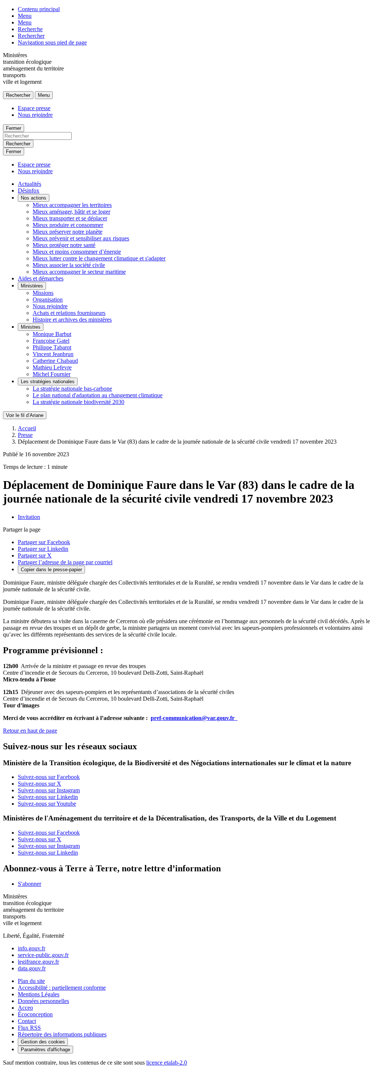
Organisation (48, 299)
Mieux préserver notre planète (67, 231)
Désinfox (28, 190)
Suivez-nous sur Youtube (47, 803)
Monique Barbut (52, 334)
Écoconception (35, 1014)
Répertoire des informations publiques (62, 1034)
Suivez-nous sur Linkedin (48, 797)
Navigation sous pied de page (52, 42)
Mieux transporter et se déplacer (70, 218)
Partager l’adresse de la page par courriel (65, 562)
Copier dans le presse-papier (51, 569)
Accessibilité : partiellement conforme (62, 987)
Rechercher (31, 36)
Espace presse (34, 108)
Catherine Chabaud (55, 361)
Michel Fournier (52, 374)
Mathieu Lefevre (52, 367)
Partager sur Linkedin (43, 549)
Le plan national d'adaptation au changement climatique (98, 395)
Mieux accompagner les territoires (72, 205)
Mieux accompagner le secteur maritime (79, 272)
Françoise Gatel (51, 341)
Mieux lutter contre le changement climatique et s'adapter (99, 258)
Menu (25, 16)
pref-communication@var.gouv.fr (194, 718)
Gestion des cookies (43, 1042)
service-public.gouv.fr (43, 955)
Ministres (30, 327)
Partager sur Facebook (44, 542)
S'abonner (29, 884)
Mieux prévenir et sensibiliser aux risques (81, 238)
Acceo (25, 1007)
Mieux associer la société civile (69, 265)
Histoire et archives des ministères (72, 319)
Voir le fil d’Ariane (24, 415)
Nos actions (33, 198)
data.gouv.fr (32, 968)
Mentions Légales (38, 994)
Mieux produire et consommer (68, 225)
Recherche (30, 29)
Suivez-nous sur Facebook (49, 777)
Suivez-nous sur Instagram (49, 790)
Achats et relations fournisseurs (69, 313)
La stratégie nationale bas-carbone (72, 388)
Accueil (27, 428)
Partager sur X (35, 555)
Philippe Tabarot (52, 347)
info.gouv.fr (31, 948)
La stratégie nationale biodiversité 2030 (78, 402)
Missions (43, 293)
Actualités (29, 184)
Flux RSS (29, 1028)
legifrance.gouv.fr (38, 961)
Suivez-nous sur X (39, 783)
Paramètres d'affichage (45, 1049)
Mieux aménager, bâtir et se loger (71, 211)
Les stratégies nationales (48, 381)
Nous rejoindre (35, 115)
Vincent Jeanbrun (53, 354)
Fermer (13, 128)
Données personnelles (43, 1001)
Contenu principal (39, 9)
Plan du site (31, 981)
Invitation (29, 517)
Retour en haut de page (30, 730)
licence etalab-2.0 (166, 1062)
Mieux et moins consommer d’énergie (77, 252)
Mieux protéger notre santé (64, 245)
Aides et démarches (40, 278)
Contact (27, 1021)
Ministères (32, 286)
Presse (25, 435)
